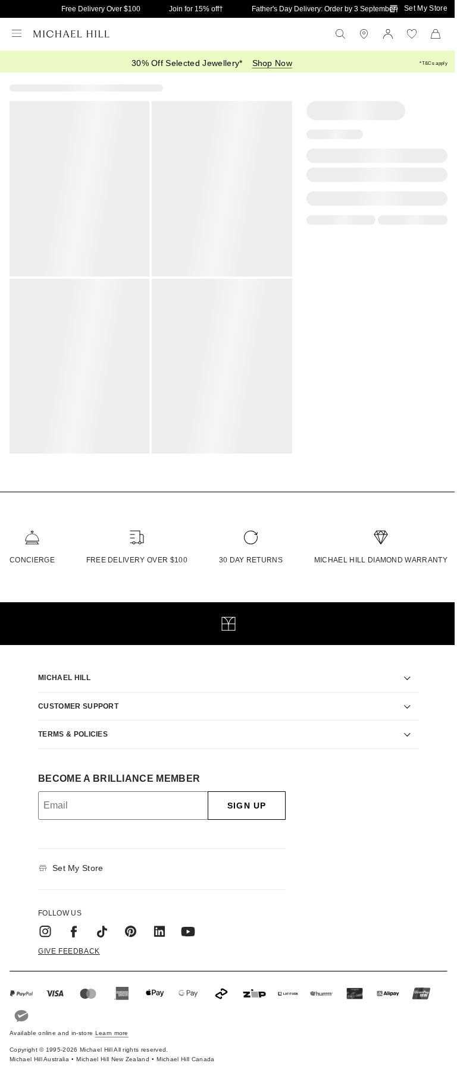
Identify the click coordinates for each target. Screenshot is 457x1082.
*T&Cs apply (433, 63)
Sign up (242, 798)
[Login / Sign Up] (388, 34)
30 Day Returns (251, 560)
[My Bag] (435, 34)
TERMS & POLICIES (69, 727)
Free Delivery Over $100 (100, 9)
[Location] (364, 34)
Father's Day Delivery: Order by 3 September (324, 9)
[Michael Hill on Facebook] (69, 924)
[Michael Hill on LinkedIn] (155, 924)
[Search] (340, 34)
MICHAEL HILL (60, 670)
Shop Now (272, 63)
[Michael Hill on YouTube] (184, 924)
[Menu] (17, 34)
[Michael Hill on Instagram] (41, 924)
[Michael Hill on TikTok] (98, 924)
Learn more (112, 1026)
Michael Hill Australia (39, 1052)
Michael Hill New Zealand (112, 1052)
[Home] (71, 34)
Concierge (32, 560)
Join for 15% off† (196, 9)
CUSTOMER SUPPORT (74, 698)
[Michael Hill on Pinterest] (127, 924)
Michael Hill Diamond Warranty (380, 560)
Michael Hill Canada (185, 1052)
